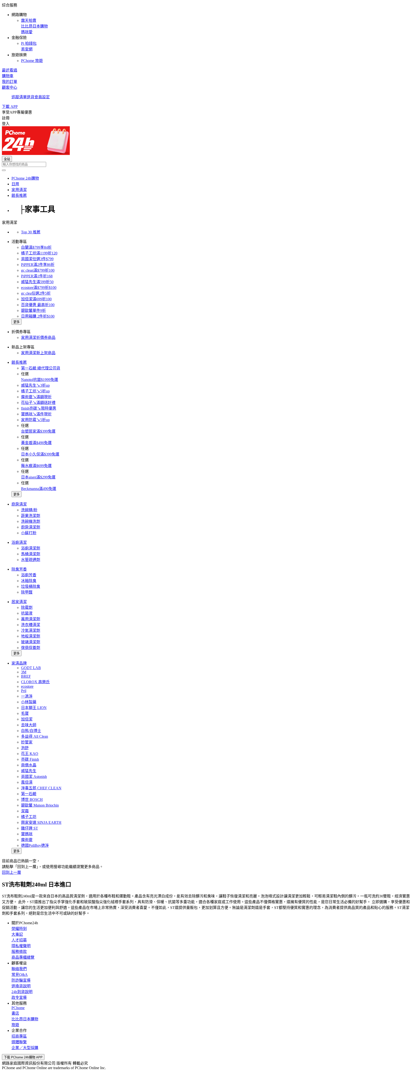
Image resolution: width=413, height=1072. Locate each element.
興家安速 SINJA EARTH (41, 822)
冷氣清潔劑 (30, 630)
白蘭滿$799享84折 (36, 247)
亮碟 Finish (30, 759)
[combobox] (206, 164)
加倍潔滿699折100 (36, 299)
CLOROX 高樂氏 (35, 682)
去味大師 (28, 725)
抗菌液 (27, 613)
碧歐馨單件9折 (33, 310)
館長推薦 (19, 362)
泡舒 (25, 748)
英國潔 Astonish (34, 777)
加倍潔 (27, 719)
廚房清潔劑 (30, 527)
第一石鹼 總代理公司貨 (40, 368)
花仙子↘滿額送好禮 (38, 403)
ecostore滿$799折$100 (38, 288)
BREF (26, 676)
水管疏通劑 (30, 560)
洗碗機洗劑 (30, 521)
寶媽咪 (27, 834)
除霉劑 (27, 607)
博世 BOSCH (32, 799)
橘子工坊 (28, 817)
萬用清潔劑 (30, 619)
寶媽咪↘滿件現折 (36, 414)
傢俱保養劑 (30, 648)
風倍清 (27, 782)
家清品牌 (19, 663)
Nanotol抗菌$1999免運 (39, 380)
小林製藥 (28, 702)
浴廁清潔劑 (30, 548)
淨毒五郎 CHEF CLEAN (41, 788)
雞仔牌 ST (29, 828)
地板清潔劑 (30, 636)
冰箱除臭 (28, 581)
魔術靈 (27, 840)
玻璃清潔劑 (30, 642)
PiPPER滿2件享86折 (37, 265)
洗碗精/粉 (29, 510)
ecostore (27, 686)
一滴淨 (27, 696)
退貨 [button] (30, 97)
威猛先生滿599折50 (37, 282)
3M (23, 672)
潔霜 (25, 811)
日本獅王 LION (34, 708)
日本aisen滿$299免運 (38, 477)
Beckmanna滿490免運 (38, 489)
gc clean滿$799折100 (37, 270)
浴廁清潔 (19, 542)
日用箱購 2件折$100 (37, 316)
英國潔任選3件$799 (37, 259)
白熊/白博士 (31, 731)
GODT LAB (31, 668)
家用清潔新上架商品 (38, 353)
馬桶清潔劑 (30, 554)
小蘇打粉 (28, 533)
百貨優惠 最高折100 (37, 305)
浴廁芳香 (28, 575)
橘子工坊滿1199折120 (39, 253)
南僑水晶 (28, 765)
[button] (206, 32)
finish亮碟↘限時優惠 (38, 408)
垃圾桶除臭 (30, 586)
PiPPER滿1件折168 (37, 276)
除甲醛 (27, 592)
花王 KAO (29, 754)
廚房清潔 (19, 504)
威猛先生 (28, 771)
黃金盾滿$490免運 (36, 443)
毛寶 (25, 713)
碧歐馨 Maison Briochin (40, 805)
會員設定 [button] (42, 97)
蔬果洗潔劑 (30, 516)
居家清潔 (19, 602)
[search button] (4, 170)
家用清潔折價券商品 (38, 337)
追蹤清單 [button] (19, 97)
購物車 (7, 76)
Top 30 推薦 (30, 232)
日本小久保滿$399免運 (40, 454)
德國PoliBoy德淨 (35, 845)
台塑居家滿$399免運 (38, 431)
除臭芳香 (19, 569)
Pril (23, 691)
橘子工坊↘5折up (35, 391)
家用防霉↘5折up (35, 420)
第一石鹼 (28, 794)
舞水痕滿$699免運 (36, 466)
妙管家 (27, 742)
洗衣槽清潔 (30, 625)
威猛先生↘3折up (35, 385)
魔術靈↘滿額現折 (36, 397)
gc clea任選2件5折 (36, 293)
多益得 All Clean (34, 736)
